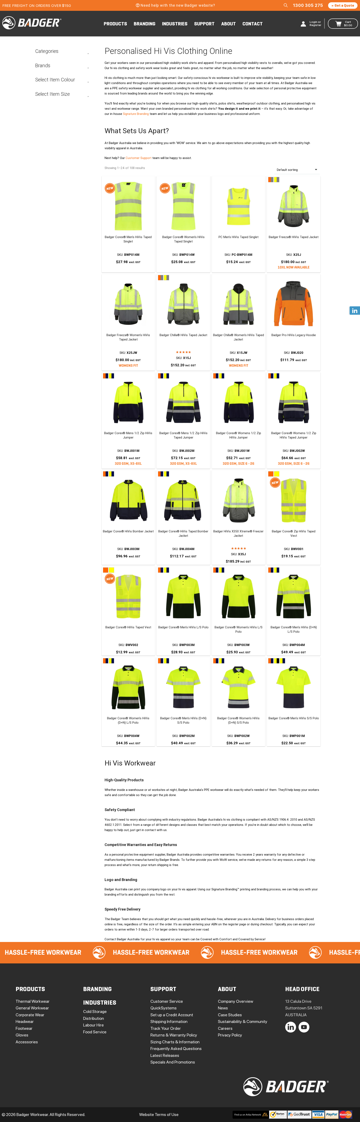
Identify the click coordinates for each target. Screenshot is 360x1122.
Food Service (94, 1031)
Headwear (25, 1021)
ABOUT (228, 24)
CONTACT (252, 24)
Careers (225, 1028)
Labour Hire (93, 1025)
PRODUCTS (115, 24)
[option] (104, 952)
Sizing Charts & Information (175, 1041)
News (223, 1007)
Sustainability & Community (242, 1021)
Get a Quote (344, 5)
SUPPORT (204, 24)
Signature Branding (136, 114)
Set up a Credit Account (171, 1014)
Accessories (27, 1041)
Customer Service (166, 1001)
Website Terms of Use (159, 1114)
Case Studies (230, 1014)
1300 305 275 (308, 5)
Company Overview (235, 1001)
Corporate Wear (30, 1014)
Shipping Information (169, 1021)
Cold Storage (95, 1011)
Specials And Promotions (172, 1062)
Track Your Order (165, 1028)
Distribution (93, 1018)
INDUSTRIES (175, 24)
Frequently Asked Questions (176, 1048)
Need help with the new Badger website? (178, 5)
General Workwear (32, 1007)
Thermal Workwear (33, 1001)
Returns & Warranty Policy (173, 1035)
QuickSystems (163, 1007)
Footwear (24, 1028)
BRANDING (144, 24)
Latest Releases (164, 1055)
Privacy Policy (230, 1035)
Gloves (22, 1035)
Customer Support (138, 158)
